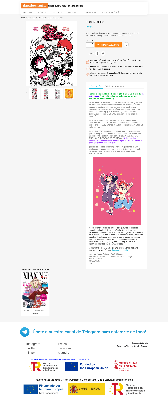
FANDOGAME (90, 12)
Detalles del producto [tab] (114, 86)
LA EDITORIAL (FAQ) (110, 12)
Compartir (97, 53)
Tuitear (103, 53)
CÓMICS (42, 12)
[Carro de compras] (133, 12)
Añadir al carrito (108, 44)
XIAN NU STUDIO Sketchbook (35, 310)
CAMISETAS (72, 12)
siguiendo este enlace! (120, 250)
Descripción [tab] (96, 86)
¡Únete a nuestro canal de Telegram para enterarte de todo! (89, 332)
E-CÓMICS (57, 12)
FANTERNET (28, 12)
